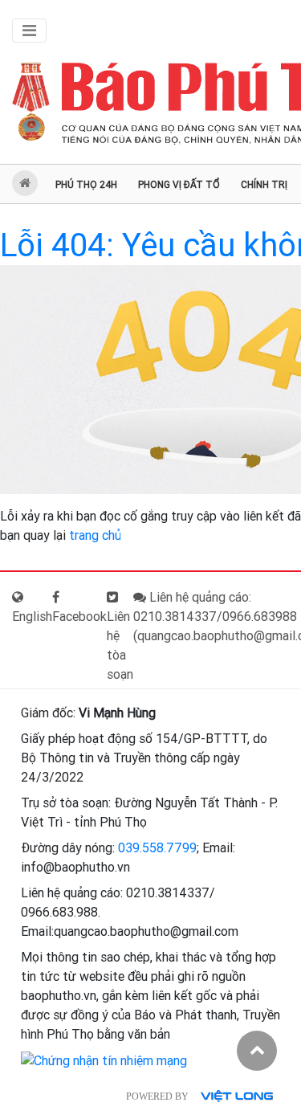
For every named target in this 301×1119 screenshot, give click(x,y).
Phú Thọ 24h (86, 184)
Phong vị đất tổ (179, 184)
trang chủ (95, 535)
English (32, 616)
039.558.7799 (157, 848)
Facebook (79, 616)
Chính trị (264, 184)
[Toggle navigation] (29, 30)
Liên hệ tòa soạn (120, 645)
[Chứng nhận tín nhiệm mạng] (104, 1060)
